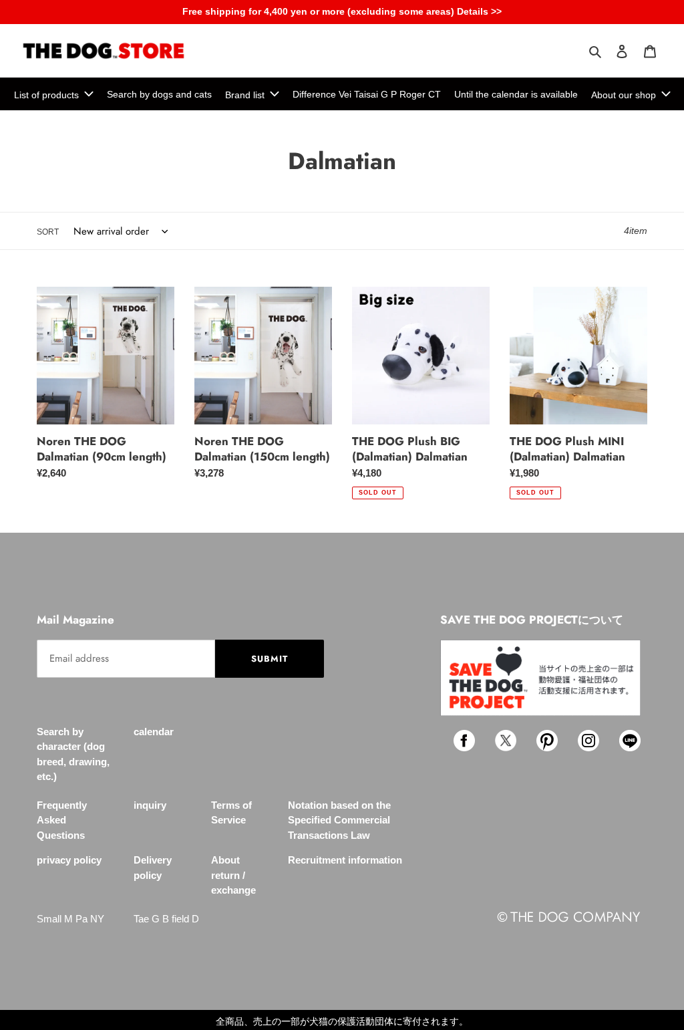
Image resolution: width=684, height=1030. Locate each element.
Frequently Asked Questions (62, 820)
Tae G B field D (166, 918)
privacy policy (69, 860)
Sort (48, 232)
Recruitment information (345, 860)
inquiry (150, 805)
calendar (154, 731)
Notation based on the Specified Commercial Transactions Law (339, 820)
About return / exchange (233, 875)
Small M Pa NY (70, 918)
